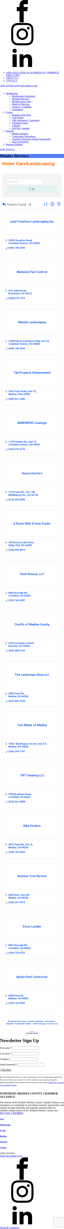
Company (5, 1059)
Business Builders (14, 144)
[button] (4, 204)
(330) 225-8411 (7, 85)
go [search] (33, 189)
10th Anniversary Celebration (26, 120)
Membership (12, 93)
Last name (5, 1053)
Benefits (10, 131)
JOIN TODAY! (7, 149)
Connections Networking (24, 136)
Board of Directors (20, 104)
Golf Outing (17, 117)
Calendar (16, 125)
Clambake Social (20, 123)
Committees (17, 109)
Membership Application (23, 96)
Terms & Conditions (9, 1227)
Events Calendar (35, 1021)
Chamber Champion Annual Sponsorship (31, 139)
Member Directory (20, 99)
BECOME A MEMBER (11, 1113)
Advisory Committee (22, 107)
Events (9, 112)
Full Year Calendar (20, 128)
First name (6, 1048)
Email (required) (8, 1064)
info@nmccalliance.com (26, 85)
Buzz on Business (20, 142)
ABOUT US (12, 78)
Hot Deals (49, 1021)
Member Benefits (20, 133)
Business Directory (17, 1021)
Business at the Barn (21, 115)
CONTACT (11, 80)
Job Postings (39, 1023)
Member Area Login (21, 101)
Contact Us (52, 1023)
